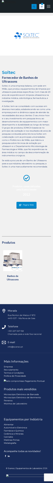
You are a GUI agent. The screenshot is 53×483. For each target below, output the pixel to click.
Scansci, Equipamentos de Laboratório (25, 468)
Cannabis (8, 437)
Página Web (28, 205)
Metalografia (10, 443)
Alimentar (9, 424)
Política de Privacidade (15, 376)
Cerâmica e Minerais (13, 434)
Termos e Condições (14, 373)
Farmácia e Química (14, 430)
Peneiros (8, 400)
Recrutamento (11, 370)
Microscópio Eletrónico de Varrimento (22, 397)
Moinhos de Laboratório (15, 403)
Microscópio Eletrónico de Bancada (21, 394)
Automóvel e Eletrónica (15, 427)
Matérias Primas (11, 440)
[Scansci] (9, 2)
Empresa (8, 366)
